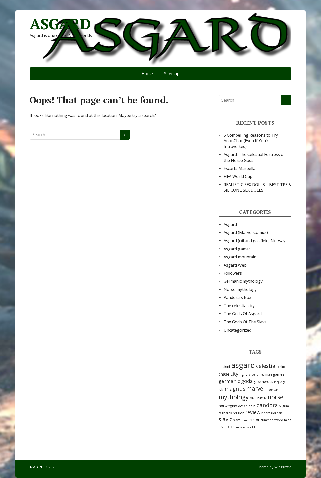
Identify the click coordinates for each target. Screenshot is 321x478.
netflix (262, 398)
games (279, 374)
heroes (267, 381)
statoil (255, 419)
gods (247, 380)
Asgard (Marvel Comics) (246, 232)
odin (252, 406)
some (245, 420)
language (280, 382)
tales (287, 420)
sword (278, 420)
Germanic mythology (243, 281)
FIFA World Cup (238, 176)
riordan (276, 413)
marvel (255, 388)
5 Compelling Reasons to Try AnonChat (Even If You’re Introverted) (251, 140)
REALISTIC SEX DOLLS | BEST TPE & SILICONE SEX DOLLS (257, 187)
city (234, 373)
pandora (267, 405)
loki (221, 389)
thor (229, 426)
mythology (234, 397)
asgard (243, 365)
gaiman (266, 374)
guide (257, 382)
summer (267, 420)
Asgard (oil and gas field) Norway (254, 240)
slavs (236, 420)
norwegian (228, 405)
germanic (229, 381)
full (258, 374)
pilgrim (284, 406)
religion (238, 413)
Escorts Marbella (239, 168)
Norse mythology (240, 289)
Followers (233, 273)
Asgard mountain (240, 257)
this (221, 427)
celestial (266, 365)
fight (243, 374)
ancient (224, 366)
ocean (243, 406)
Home (147, 73)
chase (224, 374)
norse (275, 397)
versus (240, 427)
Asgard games (237, 249)
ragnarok (225, 413)
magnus (235, 388)
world (250, 427)
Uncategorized (237, 330)
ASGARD (60, 24)
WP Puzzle (282, 467)
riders (265, 413)
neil (253, 398)
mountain (272, 389)
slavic (225, 419)
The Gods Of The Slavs (245, 322)
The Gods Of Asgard (243, 313)
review (252, 412)
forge (251, 374)
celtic (281, 367)
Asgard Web (235, 265)
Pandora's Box (237, 297)
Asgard (230, 224)
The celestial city (239, 305)
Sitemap (171, 73)
